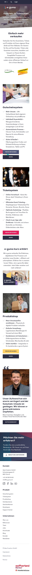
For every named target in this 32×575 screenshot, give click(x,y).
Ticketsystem (7, 496)
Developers (6, 507)
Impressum (6, 552)
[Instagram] (4, 483)
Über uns (5, 520)
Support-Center (8, 510)
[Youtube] (16, 483)
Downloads (6, 530)
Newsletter (6, 538)
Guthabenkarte (7, 502)
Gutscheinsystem (8, 494)
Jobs (4, 528)
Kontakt (5, 536)
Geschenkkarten (8, 504)
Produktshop (7, 499)
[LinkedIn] (12, 483)
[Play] (16, 277)
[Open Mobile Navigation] (25, 7)
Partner (5, 559)
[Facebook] (8, 483)
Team (4, 525)
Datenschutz (6, 556)
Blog (4, 533)
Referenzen (6, 522)
